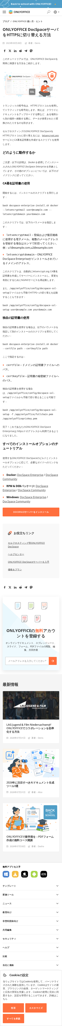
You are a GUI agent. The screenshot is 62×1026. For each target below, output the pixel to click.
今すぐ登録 (53, 661)
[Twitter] (10, 51)
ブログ (6, 21)
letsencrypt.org (50, 135)
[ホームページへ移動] (19, 12)
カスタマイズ (36, 1007)
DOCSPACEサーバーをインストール (31, 511)
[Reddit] (20, 51)
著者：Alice (36, 792)
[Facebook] (5, 51)
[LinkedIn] (15, 51)
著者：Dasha (37, 846)
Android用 (34, 874)
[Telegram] (26, 51)
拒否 (13, 1007)
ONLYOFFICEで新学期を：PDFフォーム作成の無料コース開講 (30, 838)
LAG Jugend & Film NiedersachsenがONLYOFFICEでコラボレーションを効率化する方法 (30, 728)
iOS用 (43, 874)
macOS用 (24, 874)
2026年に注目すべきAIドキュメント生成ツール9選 (30, 784)
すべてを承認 (13, 1018)
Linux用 (15, 874)
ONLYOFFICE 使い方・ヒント (28, 21)
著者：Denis (34, 43)
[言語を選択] (56, 12)
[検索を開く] (49, 12)
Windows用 (6, 874)
